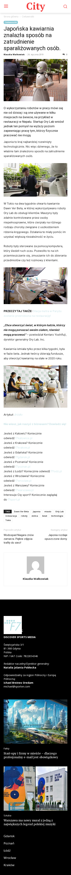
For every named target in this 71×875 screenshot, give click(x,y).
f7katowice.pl (23, 438)
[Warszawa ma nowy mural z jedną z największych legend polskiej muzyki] (35, 788)
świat (44, 515)
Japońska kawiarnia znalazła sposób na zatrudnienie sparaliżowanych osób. (32, 38)
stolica (34, 515)
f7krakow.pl (22, 447)
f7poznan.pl (22, 466)
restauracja (11, 515)
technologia (57, 515)
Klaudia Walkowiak (14, 54)
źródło (18, 414)
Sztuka (7, 815)
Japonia (36, 511)
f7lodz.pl (56, 471)
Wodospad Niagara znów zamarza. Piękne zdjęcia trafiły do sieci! (19, 538)
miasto (47, 511)
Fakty (6, 748)
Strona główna (11, 16)
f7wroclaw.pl (23, 480)
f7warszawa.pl (24, 490)
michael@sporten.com (17, 686)
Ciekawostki (28, 16)
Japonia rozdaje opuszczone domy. (56, 536)
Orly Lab (59, 511)
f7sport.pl (13, 499)
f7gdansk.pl (22, 457)
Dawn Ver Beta (21, 511)
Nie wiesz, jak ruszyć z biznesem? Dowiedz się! (35, 424)
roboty (24, 515)
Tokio (8, 520)
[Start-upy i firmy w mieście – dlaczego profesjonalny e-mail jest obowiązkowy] (35, 721)
